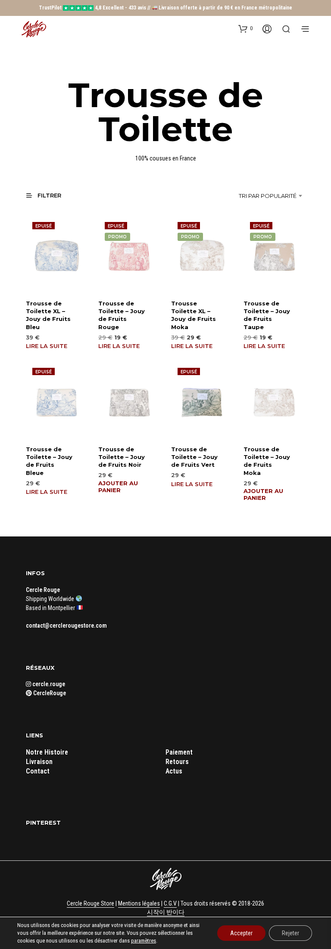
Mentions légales (139, 903)
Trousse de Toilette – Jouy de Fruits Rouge (121, 315)
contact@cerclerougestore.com (66, 625)
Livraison (39, 762)
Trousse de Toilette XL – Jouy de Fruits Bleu (48, 315)
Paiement (179, 752)
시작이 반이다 (165, 912)
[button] (245, 28)
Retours (177, 762)
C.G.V (170, 903)
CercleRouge (49, 693)
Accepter (241, 933)
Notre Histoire (47, 752)
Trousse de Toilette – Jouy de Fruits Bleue (49, 461)
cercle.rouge (48, 684)
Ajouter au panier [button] (118, 486)
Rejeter (290, 933)
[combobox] (249, 196)
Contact (38, 771)
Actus (174, 771)
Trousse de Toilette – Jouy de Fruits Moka (267, 461)
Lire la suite (46, 345)
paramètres (143, 940)
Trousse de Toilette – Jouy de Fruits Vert (194, 457)
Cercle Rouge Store (90, 903)
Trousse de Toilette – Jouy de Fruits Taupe (267, 315)
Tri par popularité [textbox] (268, 195)
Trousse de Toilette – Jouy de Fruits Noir (121, 457)
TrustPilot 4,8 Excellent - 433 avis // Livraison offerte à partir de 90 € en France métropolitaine (166, 8)
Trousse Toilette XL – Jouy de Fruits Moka (193, 315)
